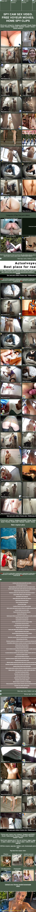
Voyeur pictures (18, 28)
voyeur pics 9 (31, 280)
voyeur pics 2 (19, 279)
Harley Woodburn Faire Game (22, 631)
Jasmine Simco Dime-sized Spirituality (22, 666)
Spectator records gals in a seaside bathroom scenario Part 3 (22, 637)
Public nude (14, 26)
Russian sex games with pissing (22, 673)
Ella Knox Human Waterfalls (22, 650)
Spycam (21, 26)
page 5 (12, 255)
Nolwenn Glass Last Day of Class (22, 677)
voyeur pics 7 (18, 280)
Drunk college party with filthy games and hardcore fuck (22, 586)
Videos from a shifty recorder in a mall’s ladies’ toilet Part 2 (21, 670)
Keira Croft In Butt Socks (22, 687)
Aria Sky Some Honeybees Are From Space (22, 633)
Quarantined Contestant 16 (22, 619)
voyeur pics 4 (32, 279)
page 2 (34, 254)
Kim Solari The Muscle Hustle (22, 672)
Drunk (29, 25)
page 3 (5, 255)
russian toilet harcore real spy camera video (22, 621)
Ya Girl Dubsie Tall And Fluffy (22, 623)
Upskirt (27, 26)
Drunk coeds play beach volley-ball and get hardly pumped (21, 588)
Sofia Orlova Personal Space (21, 600)
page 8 (23, 255)
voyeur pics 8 (24, 280)
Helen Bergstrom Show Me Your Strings (22, 598)
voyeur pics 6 (11, 280)
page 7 (19, 255)
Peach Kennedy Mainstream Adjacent (21, 612)
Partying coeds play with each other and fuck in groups (22, 592)
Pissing (7, 26)
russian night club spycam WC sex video (22, 583)
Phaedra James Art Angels (22, 627)
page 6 (15, 255)
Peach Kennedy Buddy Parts (21, 646)
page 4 (8, 255)
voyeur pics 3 (26, 279)
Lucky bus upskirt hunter (22, 654)
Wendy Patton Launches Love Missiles (22, 681)
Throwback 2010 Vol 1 (22, 613)
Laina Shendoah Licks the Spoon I (22, 625)
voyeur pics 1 (12, 279)
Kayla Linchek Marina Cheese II (22, 656)
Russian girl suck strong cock (22, 660)
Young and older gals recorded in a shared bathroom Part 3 (22, 629)
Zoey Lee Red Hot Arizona (22, 602)
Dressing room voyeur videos (22, 679)
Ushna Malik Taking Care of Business (21, 594)
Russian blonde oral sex (22, 584)
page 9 (26, 255)
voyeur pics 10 (16, 281)
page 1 (30, 840)
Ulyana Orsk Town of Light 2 (21, 644)
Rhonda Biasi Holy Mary (21, 639)
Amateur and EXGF (21, 25)
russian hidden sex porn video (22, 610)
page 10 (30, 255)
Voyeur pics (23, 275)
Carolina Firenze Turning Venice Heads (22, 606)
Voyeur (33, 26)
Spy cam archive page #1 (26, 254)
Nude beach (10, 836)
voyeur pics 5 (5, 280)
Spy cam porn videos (13, 275)
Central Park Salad (22, 604)
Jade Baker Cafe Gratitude (22, 596)
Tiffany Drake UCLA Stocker (22, 617)
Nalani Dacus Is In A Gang (22, 635)
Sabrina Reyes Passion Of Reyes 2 (22, 590)
